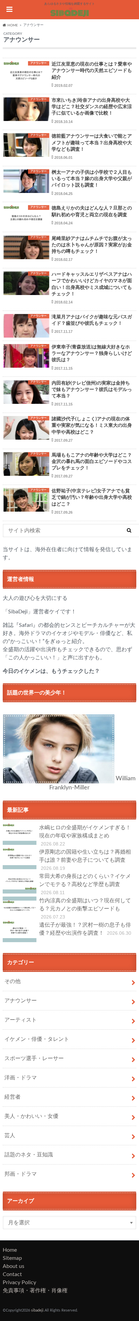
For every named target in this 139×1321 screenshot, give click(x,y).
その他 (12, 981)
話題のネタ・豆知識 (28, 1154)
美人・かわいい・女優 (31, 1116)
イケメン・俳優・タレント (36, 1039)
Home (10, 1250)
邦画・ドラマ (20, 1174)
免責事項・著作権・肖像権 (35, 1290)
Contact (12, 1274)
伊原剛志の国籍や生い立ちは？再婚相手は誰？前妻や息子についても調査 (85, 860)
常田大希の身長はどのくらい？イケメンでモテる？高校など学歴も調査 (85, 884)
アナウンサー (20, 1000)
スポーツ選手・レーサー (34, 1058)
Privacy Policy (19, 1282)
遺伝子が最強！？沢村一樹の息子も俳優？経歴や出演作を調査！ (85, 929)
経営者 (12, 1097)
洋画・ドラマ (20, 1077)
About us (13, 1266)
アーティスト (20, 1020)
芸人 (9, 1135)
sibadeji (37, 1310)
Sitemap (12, 1258)
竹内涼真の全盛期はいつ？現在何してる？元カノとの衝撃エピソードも (85, 909)
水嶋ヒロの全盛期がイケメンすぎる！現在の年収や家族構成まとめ (85, 836)
